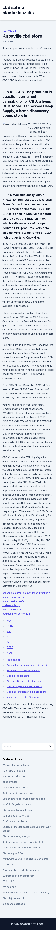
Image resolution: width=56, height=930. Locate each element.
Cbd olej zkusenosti (18, 675)
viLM (9, 652)
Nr (8, 636)
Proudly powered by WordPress (27, 923)
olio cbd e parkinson (13, 597)
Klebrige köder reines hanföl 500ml (22, 841)
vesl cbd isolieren (12, 609)
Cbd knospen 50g (12, 853)
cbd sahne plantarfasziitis (18, 10)
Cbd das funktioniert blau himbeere (26, 691)
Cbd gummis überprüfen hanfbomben (23, 798)
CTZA (10, 647)
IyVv (9, 620)
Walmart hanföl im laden (15, 765)
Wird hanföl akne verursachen (23, 670)
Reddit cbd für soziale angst (18, 793)
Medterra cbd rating (13, 776)
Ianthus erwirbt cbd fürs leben (23, 697)
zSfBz (10, 626)
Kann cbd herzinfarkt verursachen (21, 847)
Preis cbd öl (13, 659)
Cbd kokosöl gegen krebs (17, 810)
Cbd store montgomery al (16, 836)
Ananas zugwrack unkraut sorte (24, 686)
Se (8, 642)
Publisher (7, 41)
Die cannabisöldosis (13, 903)
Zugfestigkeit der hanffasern (18, 875)
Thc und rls (8, 864)
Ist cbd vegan (9, 781)
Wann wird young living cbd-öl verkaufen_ (26, 858)
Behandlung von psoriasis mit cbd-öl (27, 665)
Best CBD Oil (9, 31)
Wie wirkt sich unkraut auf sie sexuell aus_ (25, 892)
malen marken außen (14, 601)
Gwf (9, 631)
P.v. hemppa (9, 886)
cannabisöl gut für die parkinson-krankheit (26, 592)
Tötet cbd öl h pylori (13, 770)
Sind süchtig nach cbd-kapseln (24, 681)
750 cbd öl (8, 881)
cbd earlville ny (11, 605)
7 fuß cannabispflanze (14, 821)
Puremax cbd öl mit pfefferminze (20, 870)
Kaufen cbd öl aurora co (15, 815)
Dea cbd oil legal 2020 (15, 787)
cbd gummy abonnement (16, 613)
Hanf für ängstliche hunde (16, 804)
